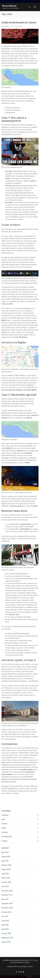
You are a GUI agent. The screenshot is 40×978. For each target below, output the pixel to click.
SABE (8, 178)
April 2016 (5, 929)
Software (4, 832)
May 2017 (4, 899)
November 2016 (7, 908)
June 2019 (5, 886)
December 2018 (7, 891)
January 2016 (6, 933)
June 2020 (5, 874)
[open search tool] (29, 7)
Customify (30, 966)
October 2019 (6, 882)
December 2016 (7, 903)
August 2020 (6, 869)
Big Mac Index (14, 614)
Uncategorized (6, 836)
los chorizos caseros (8, 782)
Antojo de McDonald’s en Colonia (18, 22)
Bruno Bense (9, 5)
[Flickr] (23, 972)
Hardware (4, 815)
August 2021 (5, 856)
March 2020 (5, 878)
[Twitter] (17, 972)
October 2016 (6, 912)
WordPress (15, 966)
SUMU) (32, 181)
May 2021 (4, 861)
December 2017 (7, 895)
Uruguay (19, 26)
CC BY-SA (32, 960)
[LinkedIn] (21, 972)
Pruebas (4, 824)
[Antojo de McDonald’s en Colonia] (20, 36)
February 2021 (6, 865)
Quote (3, 828)
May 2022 (5, 852)
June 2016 (5, 921)
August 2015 (5, 942)
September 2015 (7, 938)
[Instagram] (19, 972)
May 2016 (4, 925)
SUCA (8, 176)
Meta (3, 819)
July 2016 (4, 916)
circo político (6, 134)
